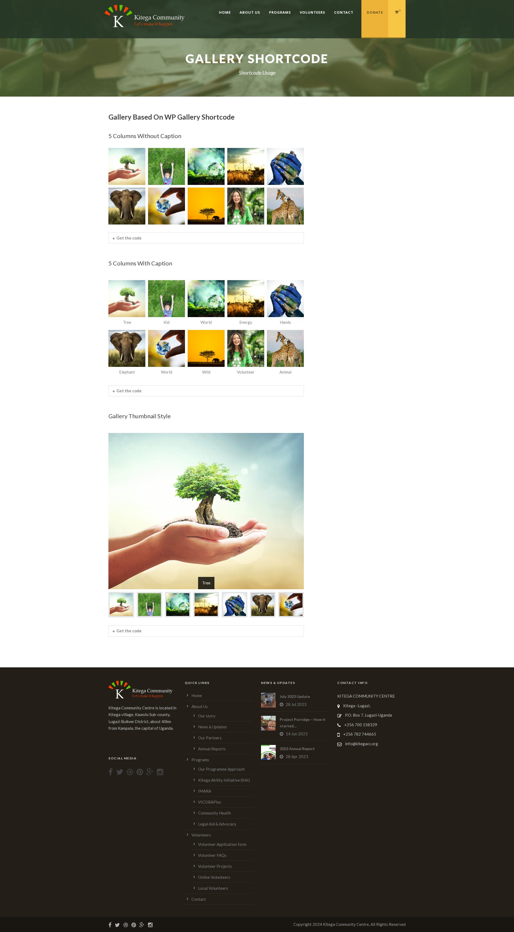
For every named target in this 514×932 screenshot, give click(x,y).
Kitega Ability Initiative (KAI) (224, 780)
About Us (250, 12)
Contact (343, 12)
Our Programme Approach (221, 769)
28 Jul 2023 (296, 704)
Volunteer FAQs (212, 855)
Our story (207, 715)
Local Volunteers (213, 888)
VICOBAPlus (209, 802)
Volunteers (312, 12)
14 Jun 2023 (297, 733)
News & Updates (212, 726)
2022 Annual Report (297, 748)
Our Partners (210, 737)
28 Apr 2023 (297, 756)
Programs (280, 12)
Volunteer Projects (215, 866)
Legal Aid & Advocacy (217, 823)
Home (225, 12)
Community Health (214, 813)
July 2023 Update (295, 696)
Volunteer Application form (222, 844)
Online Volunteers (214, 877)
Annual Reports (212, 748)
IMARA (204, 791)
